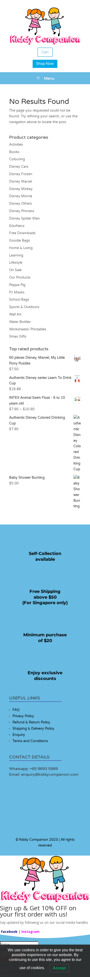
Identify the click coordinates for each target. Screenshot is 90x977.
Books (14, 152)
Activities (16, 145)
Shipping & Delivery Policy (33, 729)
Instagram (30, 931)
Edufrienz (16, 226)
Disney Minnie (20, 196)
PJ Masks (16, 292)
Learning (16, 255)
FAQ (15, 710)
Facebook (9, 931)
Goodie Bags (19, 240)
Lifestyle (15, 263)
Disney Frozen (20, 174)
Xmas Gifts (17, 336)
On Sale (15, 270)
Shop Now (45, 63)
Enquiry (18, 735)
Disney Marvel (20, 181)
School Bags (19, 300)
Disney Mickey (21, 189)
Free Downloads (22, 233)
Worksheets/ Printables (27, 329)
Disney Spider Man (24, 218)
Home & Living (21, 248)
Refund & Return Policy (31, 722)
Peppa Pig (17, 285)
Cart (45, 52)
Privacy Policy (23, 716)
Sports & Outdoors (24, 307)
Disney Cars (18, 167)
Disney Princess (21, 211)
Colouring (17, 159)
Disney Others (20, 204)
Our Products (19, 277)
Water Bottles (20, 322)
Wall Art (15, 314)
